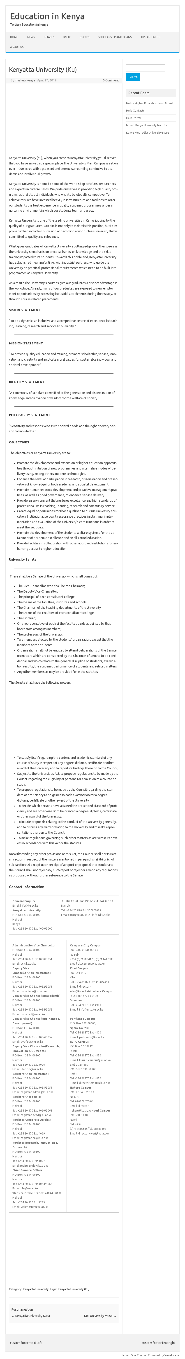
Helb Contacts (135, 110)
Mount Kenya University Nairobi (146, 125)
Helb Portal (133, 117)
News (31, 37)
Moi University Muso (100, 1316)
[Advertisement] (64, 119)
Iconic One (129, 1355)
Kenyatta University (36, 1289)
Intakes (49, 37)
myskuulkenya (25, 80)
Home (14, 37)
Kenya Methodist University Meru (147, 132)
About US (16, 46)
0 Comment (111, 80)
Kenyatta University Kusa (31, 1316)
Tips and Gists (150, 37)
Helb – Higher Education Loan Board (149, 103)
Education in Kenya (47, 16)
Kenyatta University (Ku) (73, 1289)
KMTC (67, 37)
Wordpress (171, 1355)
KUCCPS (84, 37)
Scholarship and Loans (115, 37)
